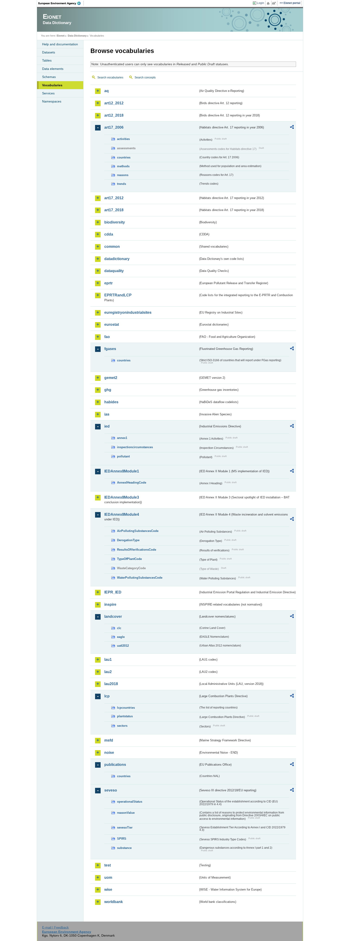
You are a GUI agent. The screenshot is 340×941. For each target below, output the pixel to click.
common (112, 246)
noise (109, 753)
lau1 (108, 659)
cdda (108, 234)
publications (115, 765)
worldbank (113, 902)
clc (119, 628)
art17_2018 (114, 210)
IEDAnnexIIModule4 (121, 514)
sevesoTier (125, 827)
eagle (121, 637)
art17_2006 (114, 127)
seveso (110, 790)
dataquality (114, 271)
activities (123, 139)
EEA (61, 3)
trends (121, 184)
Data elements (52, 69)
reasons (122, 175)
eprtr (108, 283)
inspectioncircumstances (135, 447)
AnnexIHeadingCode (131, 482)
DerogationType (128, 540)
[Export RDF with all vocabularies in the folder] (292, 127)
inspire (110, 604)
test (107, 865)
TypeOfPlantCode (129, 559)
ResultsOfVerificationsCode (136, 549)
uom (108, 877)
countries (123, 157)
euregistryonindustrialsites (127, 312)
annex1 (122, 438)
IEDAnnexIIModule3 (121, 497)
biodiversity (114, 222)
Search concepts (145, 77)
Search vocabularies (110, 77)
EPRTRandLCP (118, 295)
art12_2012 (114, 103)
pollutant (123, 456)
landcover (113, 616)
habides (111, 402)
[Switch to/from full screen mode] (275, 3)
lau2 (108, 672)
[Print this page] (269, 3)
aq (106, 91)
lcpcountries (126, 707)
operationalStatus (129, 801)
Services (48, 93)
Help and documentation (60, 44)
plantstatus (125, 716)
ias (106, 414)
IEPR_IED (112, 592)
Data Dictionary (77, 35)
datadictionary (117, 259)
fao (107, 337)
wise (108, 889)
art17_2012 (114, 198)
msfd (108, 740)
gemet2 (110, 378)
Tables (47, 60)
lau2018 (111, 684)
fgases (110, 349)
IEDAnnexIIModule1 (121, 471)
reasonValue (126, 812)
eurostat (111, 324)
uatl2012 (123, 645)
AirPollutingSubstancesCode (137, 531)
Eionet (61, 35)
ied (107, 426)
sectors (122, 725)
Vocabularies (52, 85)
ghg (107, 390)
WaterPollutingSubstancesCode (139, 577)
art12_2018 (114, 115)
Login (260, 3)
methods (123, 166)
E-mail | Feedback (55, 927)
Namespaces (51, 101)
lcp (107, 696)
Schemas (49, 77)
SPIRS (121, 838)
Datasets (48, 52)
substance (124, 848)
